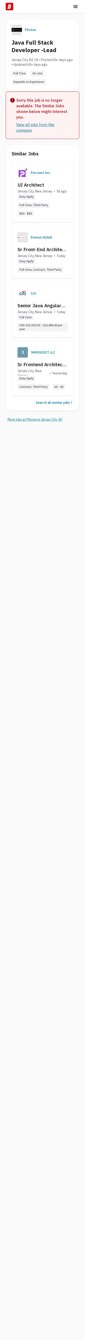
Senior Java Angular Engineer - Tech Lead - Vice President (42, 305)
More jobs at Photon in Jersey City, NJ (35, 419)
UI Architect (30, 185)
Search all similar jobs (53, 402)
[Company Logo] (22, 173)
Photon (30, 30)
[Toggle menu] (75, 6)
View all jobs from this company (35, 127)
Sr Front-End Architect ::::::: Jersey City (42, 249)
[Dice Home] (9, 6)
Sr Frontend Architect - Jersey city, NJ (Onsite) (42, 364)
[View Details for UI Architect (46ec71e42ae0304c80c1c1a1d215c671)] (42, 192)
